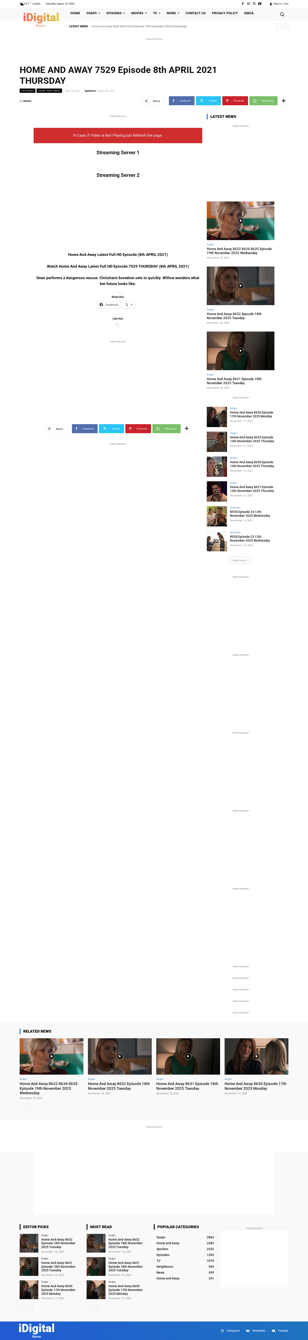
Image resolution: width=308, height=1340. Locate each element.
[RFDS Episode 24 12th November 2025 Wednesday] (217, 516)
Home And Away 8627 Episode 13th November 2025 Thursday (252, 489)
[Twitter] (254, 4)
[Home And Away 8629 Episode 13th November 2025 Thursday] (217, 442)
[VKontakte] (248, 1331)
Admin (27, 101)
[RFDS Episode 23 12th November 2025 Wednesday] (217, 541)
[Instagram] (248, 4)
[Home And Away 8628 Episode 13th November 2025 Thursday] (217, 466)
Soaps (210, 244)
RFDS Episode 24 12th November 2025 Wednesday (250, 513)
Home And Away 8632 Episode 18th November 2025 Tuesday (234, 316)
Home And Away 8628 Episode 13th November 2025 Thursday (252, 464)
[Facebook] (243, 4)
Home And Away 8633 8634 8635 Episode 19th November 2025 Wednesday (139, 26)
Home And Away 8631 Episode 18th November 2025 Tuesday (234, 381)
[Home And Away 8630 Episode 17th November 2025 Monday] (217, 417)
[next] (285, 26)
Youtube (283, 1330)
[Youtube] (260, 4)
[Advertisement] (154, 51)
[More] (283, 100)
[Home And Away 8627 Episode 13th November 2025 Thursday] (217, 491)
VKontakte (258, 1330)
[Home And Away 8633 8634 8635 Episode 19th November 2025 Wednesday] (240, 220)
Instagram (233, 1330)
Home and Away (49, 90)
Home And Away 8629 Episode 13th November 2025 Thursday (252, 439)
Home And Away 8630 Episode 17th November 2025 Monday (251, 414)
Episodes (27, 90)
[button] (281, 14)
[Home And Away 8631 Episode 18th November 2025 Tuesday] (240, 351)
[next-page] (29, 1106)
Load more (239, 560)
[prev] (278, 26)
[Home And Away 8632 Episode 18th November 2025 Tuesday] (240, 286)
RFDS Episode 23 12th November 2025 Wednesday (250, 538)
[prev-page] (22, 1106)
